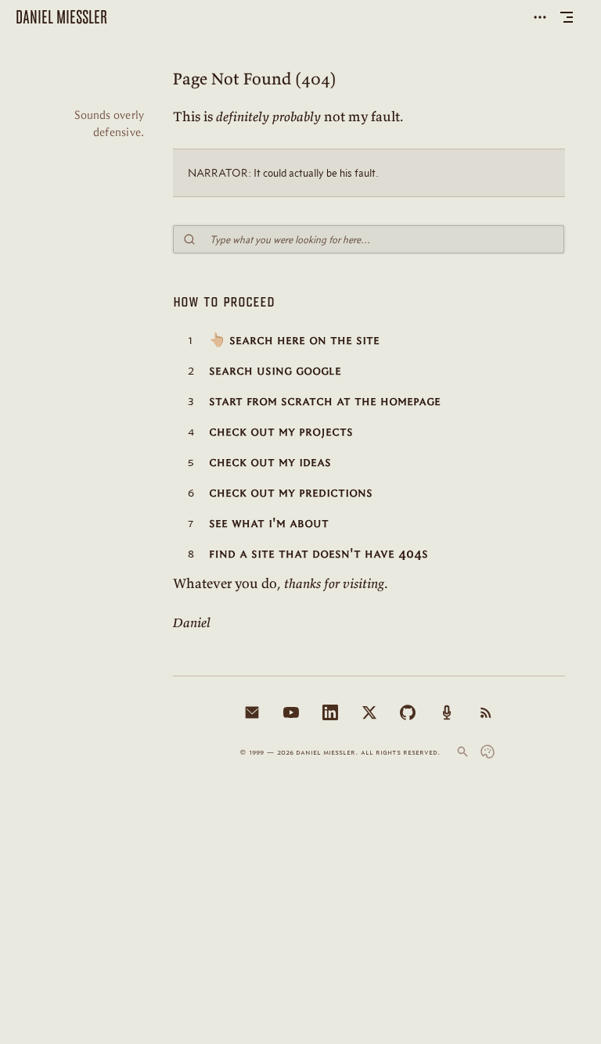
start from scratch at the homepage (325, 401)
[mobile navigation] (566, 17)
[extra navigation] (540, 17)
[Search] (462, 751)
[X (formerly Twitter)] (369, 712)
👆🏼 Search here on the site (294, 340)
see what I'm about (269, 523)
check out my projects (281, 431)
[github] (408, 712)
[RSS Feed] (486, 712)
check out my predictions (290, 492)
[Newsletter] (252, 712)
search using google (275, 370)
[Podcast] (447, 712)
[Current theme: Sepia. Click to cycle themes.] (487, 751)
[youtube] (291, 712)
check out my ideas (270, 462)
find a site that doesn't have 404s (318, 553)
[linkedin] (330, 712)
